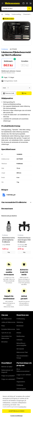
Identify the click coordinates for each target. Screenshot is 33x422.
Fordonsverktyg (16, 14)
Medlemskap (21, 336)
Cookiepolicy (22, 407)
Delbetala (19, 340)
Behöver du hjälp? (6, 366)
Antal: (4, 88)
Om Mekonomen (6, 319)
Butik (18, 329)
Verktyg (7, 14)
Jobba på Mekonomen (8, 322)
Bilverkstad (20, 326)
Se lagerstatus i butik (10, 81)
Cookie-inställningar (16, 415)
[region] (16, 406)
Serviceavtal (20, 349)
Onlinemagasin (21, 388)
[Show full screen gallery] (16, 31)
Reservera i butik (9, 93)
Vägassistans (21, 382)
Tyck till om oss (6, 333)
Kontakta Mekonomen (8, 329)
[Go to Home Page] (2, 14)
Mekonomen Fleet (22, 352)
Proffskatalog (21, 319)
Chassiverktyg (27, 14)
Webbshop (20, 322)
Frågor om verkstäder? (8, 379)
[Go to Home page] (12, 3)
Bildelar (19, 333)
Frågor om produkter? (8, 376)
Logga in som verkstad (24, 375)
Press (3, 326)
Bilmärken (4, 342)
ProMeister (4, 49)
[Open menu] (2, 3)
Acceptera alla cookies (16, 411)
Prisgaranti (20, 378)
